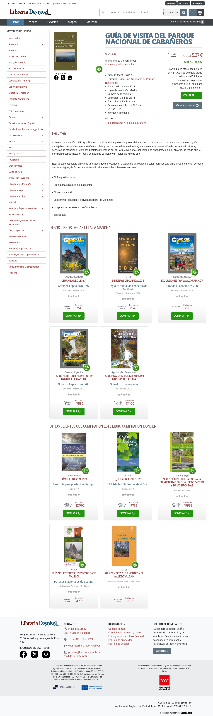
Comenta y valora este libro (120, 64)
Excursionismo (115, 123)
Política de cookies (118, 643)
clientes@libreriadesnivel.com (84, 645)
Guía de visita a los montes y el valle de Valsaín (123, 575)
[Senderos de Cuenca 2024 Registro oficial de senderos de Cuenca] (128, 253)
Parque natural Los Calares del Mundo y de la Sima (124, 377)
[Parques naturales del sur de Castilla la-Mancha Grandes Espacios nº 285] (74, 348)
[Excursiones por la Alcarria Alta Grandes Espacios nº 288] (182, 253)
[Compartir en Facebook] (56, 77)
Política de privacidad (120, 640)
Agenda (171, 3)
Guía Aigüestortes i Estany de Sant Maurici (74, 575)
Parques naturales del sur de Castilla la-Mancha (74, 377)
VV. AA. (111, 54)
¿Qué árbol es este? (127, 479)
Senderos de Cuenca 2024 (128, 280)
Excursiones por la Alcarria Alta (182, 280)
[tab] (58, 134)
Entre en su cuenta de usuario (185, 21)
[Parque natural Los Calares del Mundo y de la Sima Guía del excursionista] (124, 348)
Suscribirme (162, 651)
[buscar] (183, 12)
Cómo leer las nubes (74, 479)
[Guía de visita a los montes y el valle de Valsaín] (123, 546)
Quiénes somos (17, 3)
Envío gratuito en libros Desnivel (61, 3)
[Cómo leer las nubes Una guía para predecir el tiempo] (74, 452)
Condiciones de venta (35, 3)
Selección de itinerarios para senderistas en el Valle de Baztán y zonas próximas (181, 482)
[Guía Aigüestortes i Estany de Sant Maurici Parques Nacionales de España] (74, 546)
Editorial (198, 3)
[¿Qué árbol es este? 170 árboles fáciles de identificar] (128, 452)
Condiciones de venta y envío (124, 632)
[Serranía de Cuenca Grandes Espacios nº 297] (74, 253)
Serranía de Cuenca (73, 280)
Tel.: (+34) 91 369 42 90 (81, 639)
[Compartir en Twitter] (63, 77)
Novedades (14, 38)
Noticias (183, 3)
